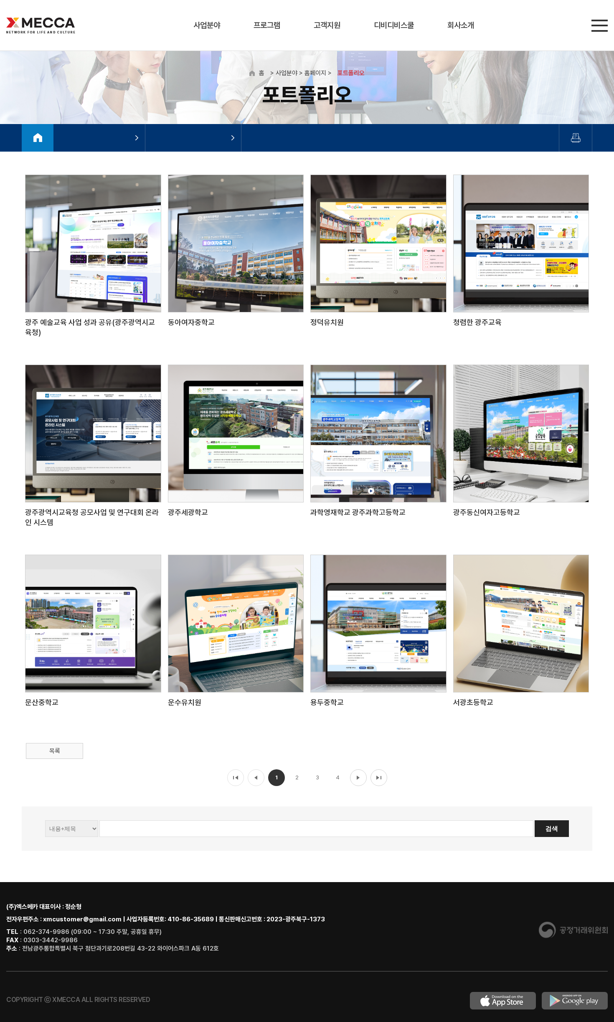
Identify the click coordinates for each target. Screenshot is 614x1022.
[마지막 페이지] (378, 777)
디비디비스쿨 (394, 25)
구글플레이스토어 (575, 1000)
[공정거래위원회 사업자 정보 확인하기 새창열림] (573, 936)
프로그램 (267, 25)
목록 (54, 751)
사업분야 (206, 25)
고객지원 (327, 25)
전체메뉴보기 (599, 26)
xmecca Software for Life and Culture (40, 25)
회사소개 (460, 25)
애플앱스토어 (503, 1000)
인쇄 (575, 138)
